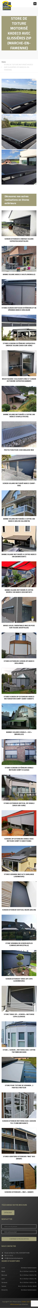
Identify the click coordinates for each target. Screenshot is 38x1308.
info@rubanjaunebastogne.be (14, 1258)
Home (4, 62)
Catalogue (8, 1212)
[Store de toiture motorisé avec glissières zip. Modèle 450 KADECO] (19, 96)
